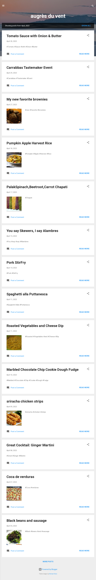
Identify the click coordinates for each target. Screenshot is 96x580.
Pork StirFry (16, 262)
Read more (84, 54)
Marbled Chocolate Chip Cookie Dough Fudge (43, 369)
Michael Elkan (53, 574)
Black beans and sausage (27, 520)
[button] (88, 35)
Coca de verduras (20, 477)
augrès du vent (48, 16)
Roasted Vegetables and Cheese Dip (35, 326)
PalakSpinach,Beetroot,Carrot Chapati (37, 187)
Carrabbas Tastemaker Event (29, 67)
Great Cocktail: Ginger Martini (30, 445)
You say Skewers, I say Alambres (32, 231)
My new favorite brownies (27, 99)
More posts (48, 562)
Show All (86, 26)
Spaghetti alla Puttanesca (27, 294)
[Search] (92, 6)
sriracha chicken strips (25, 401)
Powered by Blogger (49, 569)
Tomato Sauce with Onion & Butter (34, 36)
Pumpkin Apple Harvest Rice (29, 143)
